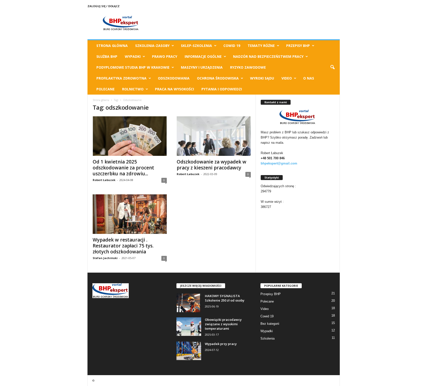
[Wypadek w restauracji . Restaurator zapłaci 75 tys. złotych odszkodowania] (130, 214)
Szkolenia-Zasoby (152, 45)
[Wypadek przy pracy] (188, 351)
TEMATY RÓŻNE (261, 45)
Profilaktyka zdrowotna (121, 78)
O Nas (308, 78)
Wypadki (133, 56)
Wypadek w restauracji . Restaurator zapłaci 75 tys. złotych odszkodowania (123, 246)
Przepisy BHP (298, 45)
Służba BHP (106, 56)
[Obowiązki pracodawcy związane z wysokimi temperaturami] (188, 326)
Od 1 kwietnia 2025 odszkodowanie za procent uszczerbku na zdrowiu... (123, 168)
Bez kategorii (269, 323)
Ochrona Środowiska (218, 78)
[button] (332, 67)
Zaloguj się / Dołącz (103, 6)
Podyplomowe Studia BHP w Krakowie (133, 67)
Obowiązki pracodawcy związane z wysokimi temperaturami (223, 324)
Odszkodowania (174, 78)
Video (286, 78)
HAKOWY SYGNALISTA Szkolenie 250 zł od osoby (224, 298)
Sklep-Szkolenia (196, 45)
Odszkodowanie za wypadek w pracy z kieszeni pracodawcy (211, 165)
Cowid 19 (231, 45)
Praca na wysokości (174, 89)
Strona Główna (112, 45)
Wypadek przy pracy (221, 344)
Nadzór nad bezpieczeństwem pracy (268, 56)
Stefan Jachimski (105, 258)
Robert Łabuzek (104, 180)
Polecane (105, 89)
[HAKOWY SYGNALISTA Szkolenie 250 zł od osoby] (188, 303)
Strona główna (101, 100)
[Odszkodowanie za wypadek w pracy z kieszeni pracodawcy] (214, 136)
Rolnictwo (133, 89)
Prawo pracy (164, 56)
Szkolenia (267, 338)
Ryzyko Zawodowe (248, 67)
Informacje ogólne (203, 56)
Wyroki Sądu (262, 78)
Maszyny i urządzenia (202, 67)
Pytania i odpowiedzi (221, 89)
